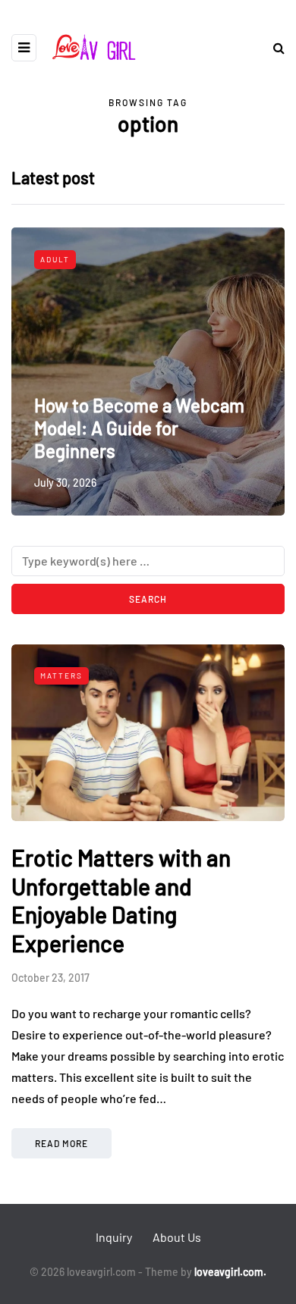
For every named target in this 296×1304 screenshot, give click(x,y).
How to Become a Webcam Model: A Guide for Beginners (139, 428)
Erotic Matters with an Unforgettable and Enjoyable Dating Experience (121, 900)
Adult (55, 259)
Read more (61, 1143)
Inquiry (114, 1237)
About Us (177, 1237)
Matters (61, 675)
